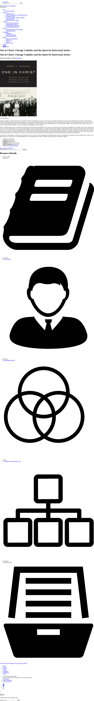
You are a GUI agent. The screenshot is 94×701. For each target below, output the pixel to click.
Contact (7, 41)
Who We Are (9, 40)
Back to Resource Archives (6, 148)
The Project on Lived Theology (7, 663)
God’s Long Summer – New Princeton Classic (16, 15)
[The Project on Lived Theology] (8, 5)
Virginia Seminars (10, 19)
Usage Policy (6, 679)
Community (5, 32)
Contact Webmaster (7, 680)
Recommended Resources (9, 360)
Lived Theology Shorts (11, 36)
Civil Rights (6, 461)
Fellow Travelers (7, 259)
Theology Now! (9, 13)
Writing (4, 12)
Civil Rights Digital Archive (12, 26)
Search (4, 3)
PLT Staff (19, 58)
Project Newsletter (10, 11)
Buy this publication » (13, 145)
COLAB (8, 681)
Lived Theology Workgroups (12, 25)
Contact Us (5, 1)
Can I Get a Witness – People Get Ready (15, 17)
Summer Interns (9, 42)
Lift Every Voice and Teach (12, 23)
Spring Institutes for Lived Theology (14, 29)
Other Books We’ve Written (12, 20)
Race (20, 461)
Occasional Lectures (10, 30)
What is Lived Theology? (12, 38)
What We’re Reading (11, 34)
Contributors (9, 33)
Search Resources (4, 149)
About (4, 37)
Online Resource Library (11, 24)
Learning (5, 21)
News (4, 9)
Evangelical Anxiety (10, 16)
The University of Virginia (21, 663)
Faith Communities (13, 461)
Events (4, 28)
